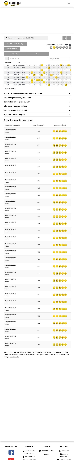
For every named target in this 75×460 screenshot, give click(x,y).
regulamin (64, 451)
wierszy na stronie (15, 58)
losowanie (8, 62)
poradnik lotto (14, 357)
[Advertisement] (37, 20)
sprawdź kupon (12, 48)
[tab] (37, 93)
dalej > (37, 53)
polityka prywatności (64, 455)
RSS (46, 454)
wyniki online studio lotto (28, 452)
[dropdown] (69, 38)
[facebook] (11, 452)
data (19, 62)
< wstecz (15, 53)
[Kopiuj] (64, 38)
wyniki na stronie (46, 451)
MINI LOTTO (15, 44)
